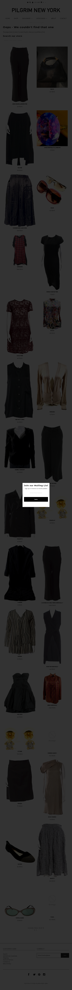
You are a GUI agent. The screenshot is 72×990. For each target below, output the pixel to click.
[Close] (48, 484)
